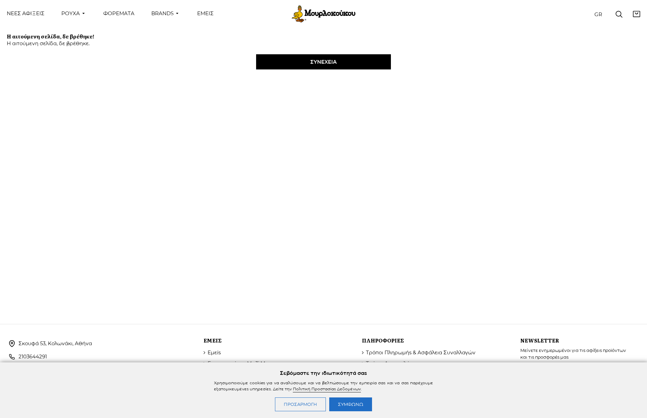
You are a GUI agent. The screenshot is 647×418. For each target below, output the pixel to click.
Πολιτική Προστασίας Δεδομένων (327, 388)
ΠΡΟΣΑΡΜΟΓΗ (300, 404)
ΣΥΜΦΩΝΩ (350, 404)
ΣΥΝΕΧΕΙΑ (323, 62)
